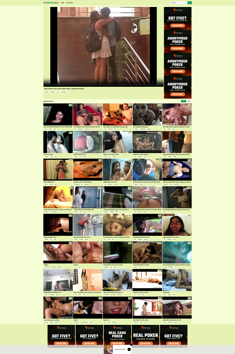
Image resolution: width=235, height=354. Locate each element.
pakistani (80, 129)
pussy (46, 184)
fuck (46, 294)
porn (84, 294)
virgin (144, 211)
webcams (110, 129)
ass (110, 156)
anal (109, 239)
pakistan (106, 267)
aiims (46, 92)
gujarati (169, 156)
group (50, 129)
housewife (176, 184)
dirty (165, 156)
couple (52, 92)
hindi (84, 211)
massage (86, 184)
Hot (183, 101)
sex (58, 92)
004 (80, 156)
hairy (141, 322)
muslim (146, 239)
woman (81, 239)
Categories (69, 2)
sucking (136, 129)
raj (50, 211)
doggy (169, 294)
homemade (142, 129)
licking (46, 239)
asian (55, 239)
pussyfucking (84, 322)
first (75, 129)
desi (165, 129)
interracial (76, 184)
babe (79, 294)
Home (62, 2)
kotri (115, 267)
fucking (149, 129)
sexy (46, 129)
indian (169, 129)
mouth (114, 156)
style (174, 294)
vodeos (85, 156)
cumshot (53, 267)
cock (145, 156)
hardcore (140, 156)
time (175, 239)
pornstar (87, 129)
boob (116, 211)
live (115, 129)
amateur (110, 184)
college (112, 211)
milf (171, 184)
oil (81, 184)
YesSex (50, 2)
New (189, 101)
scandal (64, 92)
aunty (57, 294)
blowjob (136, 184)
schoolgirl (113, 294)
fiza (111, 267)
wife (75, 294)
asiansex (119, 294)
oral (113, 239)
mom (174, 129)
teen (55, 129)
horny (51, 156)
